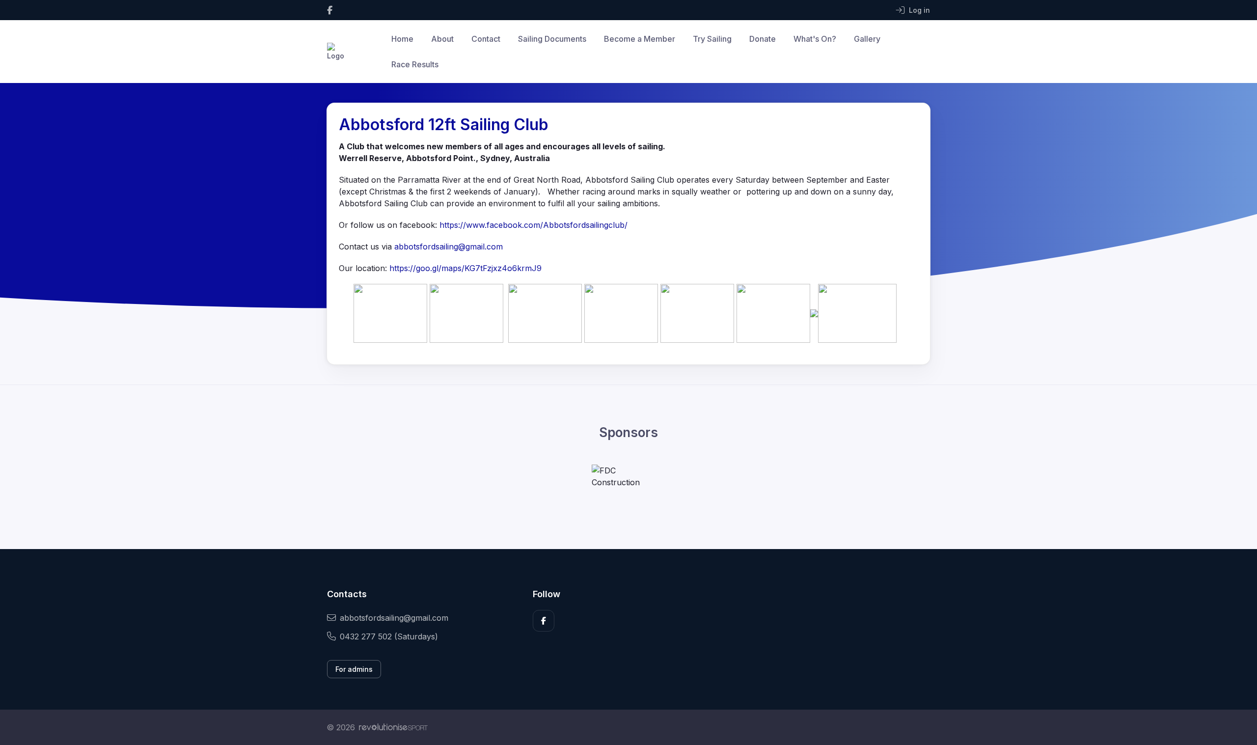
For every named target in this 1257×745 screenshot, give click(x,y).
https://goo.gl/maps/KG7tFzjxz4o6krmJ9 (465, 268)
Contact (485, 39)
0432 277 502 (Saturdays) (389, 636)
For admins (354, 669)
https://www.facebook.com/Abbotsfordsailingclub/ (533, 225)
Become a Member (639, 39)
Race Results (414, 64)
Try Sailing (712, 39)
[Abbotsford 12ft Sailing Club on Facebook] (329, 10)
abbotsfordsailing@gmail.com (448, 246)
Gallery (867, 39)
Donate (762, 39)
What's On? (814, 39)
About (442, 39)
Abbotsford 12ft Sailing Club (443, 124)
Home (402, 39)
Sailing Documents (552, 39)
